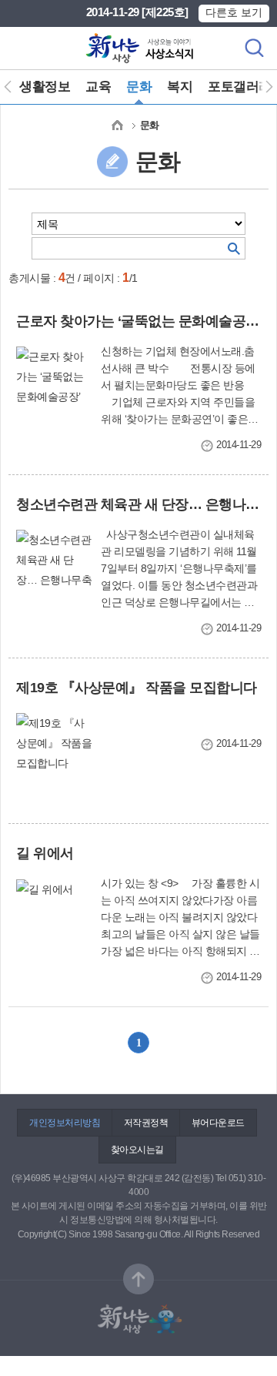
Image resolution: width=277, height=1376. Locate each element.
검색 (254, 48)
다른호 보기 (233, 12)
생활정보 (44, 86)
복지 (179, 86)
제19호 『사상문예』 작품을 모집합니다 (136, 687)
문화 (139, 86)
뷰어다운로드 (218, 1122)
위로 (138, 1279)
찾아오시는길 (137, 1149)
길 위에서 (45, 853)
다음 (263, 87)
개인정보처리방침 (64, 1122)
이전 (13, 87)
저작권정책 (146, 1122)
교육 (98, 86)
